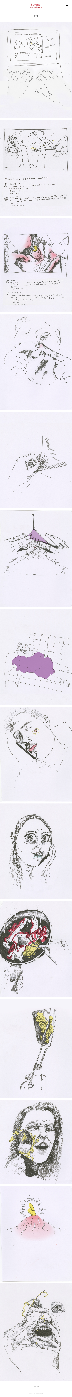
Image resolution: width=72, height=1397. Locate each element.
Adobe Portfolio (39, 1393)
